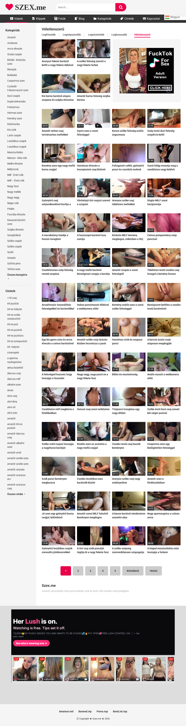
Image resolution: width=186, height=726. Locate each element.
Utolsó (153, 570)
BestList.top (120, 711)
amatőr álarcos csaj (16, 435)
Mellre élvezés (15, 163)
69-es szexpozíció (17, 341)
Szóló (10, 252)
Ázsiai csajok (14, 54)
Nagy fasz (13, 186)
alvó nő (11, 407)
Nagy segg (13, 197)
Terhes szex (13, 269)
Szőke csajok (14, 240)
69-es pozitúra (15, 335)
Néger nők (13, 203)
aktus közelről (15, 367)
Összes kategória (17, 274)
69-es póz (12, 324)
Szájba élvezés (15, 229)
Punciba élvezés (16, 214)
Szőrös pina (14, 263)
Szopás (11, 257)
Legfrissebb (49, 34)
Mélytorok (13, 169)
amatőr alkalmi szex (15, 445)
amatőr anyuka (16, 469)
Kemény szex (14, 118)
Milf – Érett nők (15, 180)
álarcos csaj (14, 373)
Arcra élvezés (14, 48)
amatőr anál (14, 452)
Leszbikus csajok (16, 141)
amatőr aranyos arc (16, 477)
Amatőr (11, 37)
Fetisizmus (13, 107)
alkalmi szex (14, 384)
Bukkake (12, 75)
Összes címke (15, 494)
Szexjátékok (14, 235)
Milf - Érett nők (15, 174)
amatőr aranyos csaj (16, 486)
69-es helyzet (14, 309)
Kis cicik (11, 129)
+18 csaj (12, 297)
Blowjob (11, 69)
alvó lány (12, 401)
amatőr (11, 418)
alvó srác (12, 412)
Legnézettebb (96, 34)
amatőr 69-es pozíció (14, 426)
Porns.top (102, 711)
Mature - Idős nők (17, 157)
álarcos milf (13, 378)
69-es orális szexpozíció (13, 316)
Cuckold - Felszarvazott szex (17, 88)
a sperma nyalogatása (14, 360)
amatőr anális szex (18, 458)
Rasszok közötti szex (16, 222)
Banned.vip (85, 711)
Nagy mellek (14, 191)
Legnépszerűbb (72, 34)
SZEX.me (29, 7)
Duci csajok (13, 95)
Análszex (12, 43)
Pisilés (10, 208)
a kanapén (13, 352)
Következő (133, 570)
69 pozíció (13, 303)
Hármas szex (14, 112)
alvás (10, 390)
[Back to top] (174, 715)
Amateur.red (66, 711)
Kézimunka (13, 124)
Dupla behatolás (16, 101)
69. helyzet (13, 346)
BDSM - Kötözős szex (16, 61)
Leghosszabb (119, 34)
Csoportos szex (16, 80)
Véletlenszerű (142, 34)
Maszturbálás (15, 152)
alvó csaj (12, 395)
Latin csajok (14, 135)
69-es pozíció (14, 329)
